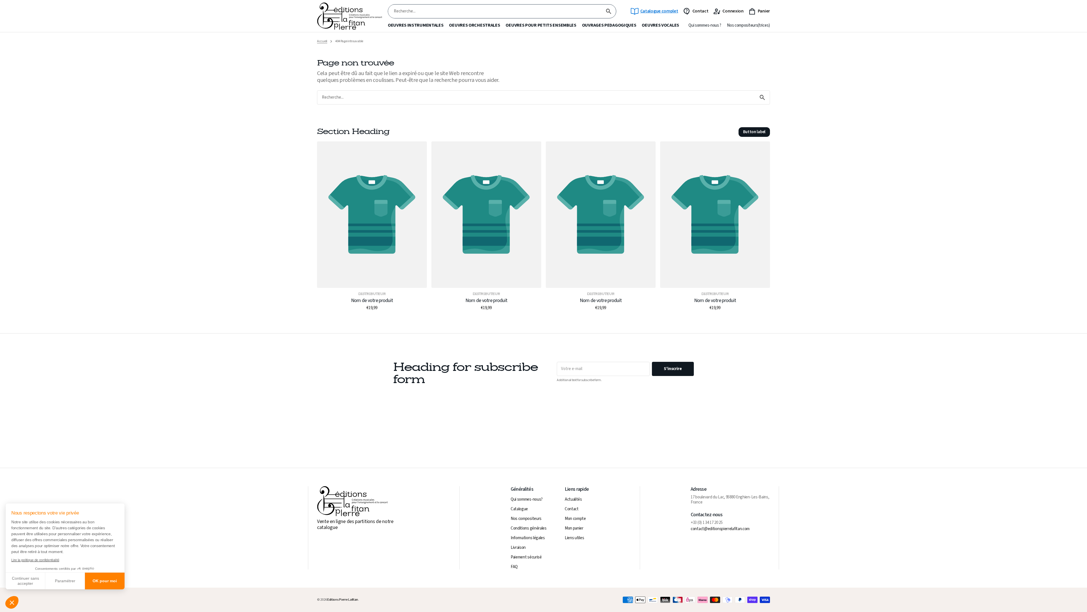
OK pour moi (105, 581)
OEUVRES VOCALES (660, 25)
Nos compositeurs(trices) (748, 25)
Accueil (322, 41)
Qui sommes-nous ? (704, 25)
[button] (12, 602)
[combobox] (494, 11)
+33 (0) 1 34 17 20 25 (707, 522)
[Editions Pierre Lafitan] (349, 16)
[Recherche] (608, 11)
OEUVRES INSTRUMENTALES (415, 25)
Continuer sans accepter (25, 581)
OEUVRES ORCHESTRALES (474, 25)
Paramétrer (65, 581)
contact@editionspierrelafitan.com (720, 529)
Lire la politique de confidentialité (35, 560)
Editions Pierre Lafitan (342, 600)
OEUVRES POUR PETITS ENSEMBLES (541, 25)
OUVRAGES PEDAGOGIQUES (609, 25)
